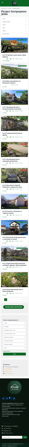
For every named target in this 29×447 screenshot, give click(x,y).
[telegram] (10, 397)
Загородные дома (6, 21)
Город (3, 27)
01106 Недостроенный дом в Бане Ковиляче (12, 290)
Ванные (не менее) (8, 344)
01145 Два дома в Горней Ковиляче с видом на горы (12, 186)
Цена (5, 347)
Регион (3, 24)
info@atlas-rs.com (8, 371)
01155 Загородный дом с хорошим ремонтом (11, 160)
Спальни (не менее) (8, 340)
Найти (25, 437)
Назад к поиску (4, 8)
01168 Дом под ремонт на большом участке (11, 82)
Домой (9, 8)
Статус (3, 18)
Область (4, 30)
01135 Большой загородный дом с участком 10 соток (14, 238)
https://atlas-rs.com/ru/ (9, 373)
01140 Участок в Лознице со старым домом (12, 212)
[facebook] (3, 398)
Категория (6, 326)
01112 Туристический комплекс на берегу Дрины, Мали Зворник (14, 264)
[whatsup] (6, 398)
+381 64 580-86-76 (8, 428)
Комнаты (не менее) (8, 337)
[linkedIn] (14, 398)
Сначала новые (5, 33)
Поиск (14, 354)
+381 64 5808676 (8, 369)
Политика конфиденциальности (9, 445)
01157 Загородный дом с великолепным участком (11, 108)
